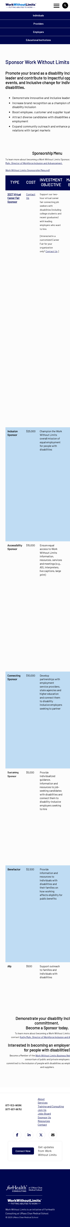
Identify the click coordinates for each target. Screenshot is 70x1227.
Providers (38, 23)
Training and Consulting (51, 1106)
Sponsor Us (44, 1117)
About (41, 1099)
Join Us (42, 1110)
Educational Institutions (38, 39)
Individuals (38, 15)
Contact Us (51, 251)
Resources (44, 1121)
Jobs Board (44, 1113)
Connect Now (23, 1151)
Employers (38, 31)
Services (43, 1102)
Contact (42, 1124)
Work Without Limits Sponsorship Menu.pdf (27, 170)
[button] (17, 1135)
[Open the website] (20, 5)
